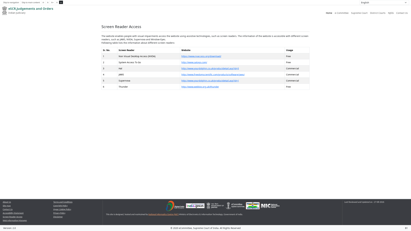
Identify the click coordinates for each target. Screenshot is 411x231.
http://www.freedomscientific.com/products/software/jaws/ (213, 74)
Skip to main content (31, 2)
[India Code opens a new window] (253, 206)
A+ (52, 2)
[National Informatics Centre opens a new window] (270, 206)
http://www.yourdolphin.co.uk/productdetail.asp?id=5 (210, 68)
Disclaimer (58, 217)
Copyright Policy (60, 206)
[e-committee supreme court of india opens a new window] (235, 206)
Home (329, 12)
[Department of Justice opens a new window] (215, 206)
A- (43, 2)
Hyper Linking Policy (62, 210)
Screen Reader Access (12, 217)
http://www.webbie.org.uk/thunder (200, 86)
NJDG (391, 12)
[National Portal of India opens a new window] (195, 206)
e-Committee (342, 12)
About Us (7, 202)
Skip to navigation (11, 2)
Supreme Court (359, 12)
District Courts (377, 12)
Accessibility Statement (13, 213)
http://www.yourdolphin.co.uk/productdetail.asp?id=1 (210, 80)
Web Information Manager (15, 221)
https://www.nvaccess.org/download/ (201, 56)
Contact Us (402, 12)
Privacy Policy (59, 213)
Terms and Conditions (62, 202)
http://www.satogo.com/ (194, 62)
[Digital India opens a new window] (175, 206)
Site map (7, 206)
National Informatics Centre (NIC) (163, 215)
